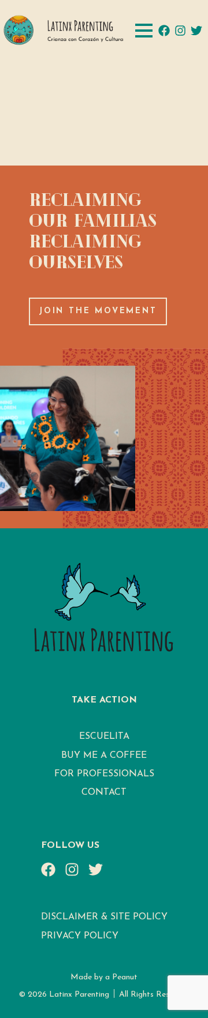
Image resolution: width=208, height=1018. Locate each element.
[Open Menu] (144, 30)
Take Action (104, 700)
